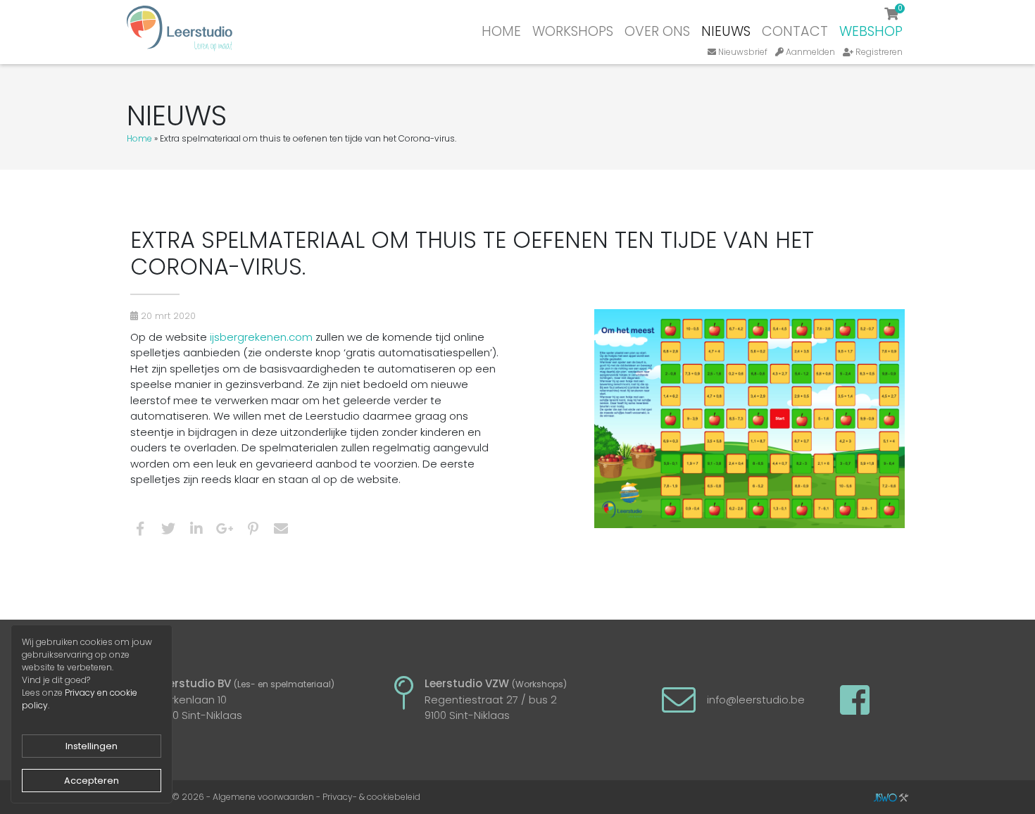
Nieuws (726, 31)
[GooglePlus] (225, 531)
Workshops (572, 31)
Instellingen (91, 746)
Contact (795, 31)
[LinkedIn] (196, 531)
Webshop (871, 31)
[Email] (281, 531)
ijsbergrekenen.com (261, 337)
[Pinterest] (253, 531)
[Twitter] (168, 531)
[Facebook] (140, 531)
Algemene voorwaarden (263, 797)
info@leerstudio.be (756, 699)
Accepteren (91, 781)
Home (501, 31)
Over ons (657, 31)
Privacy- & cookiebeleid (371, 797)
